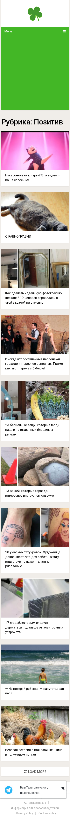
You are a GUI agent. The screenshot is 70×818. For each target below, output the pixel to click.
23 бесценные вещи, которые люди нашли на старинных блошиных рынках (32, 429)
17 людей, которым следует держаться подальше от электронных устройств (34, 627)
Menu (8, 31)
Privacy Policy (24, 813)
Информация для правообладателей (35, 808)
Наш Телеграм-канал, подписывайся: (34, 790)
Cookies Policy (47, 813)
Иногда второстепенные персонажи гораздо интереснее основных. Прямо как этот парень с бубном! (34, 363)
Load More (37, 772)
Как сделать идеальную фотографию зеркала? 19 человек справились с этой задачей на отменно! (33, 297)
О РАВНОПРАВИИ (18, 236)
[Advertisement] (35, 73)
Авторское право (35, 802)
